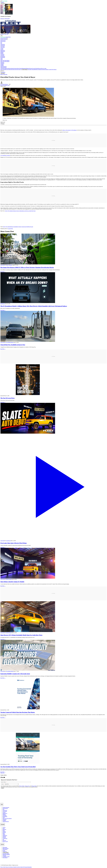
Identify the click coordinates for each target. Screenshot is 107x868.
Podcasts (30, 68)
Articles (1, 68)
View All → (2, 772)
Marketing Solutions (37, 69)
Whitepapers (23, 68)
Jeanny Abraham (9, 265)
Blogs (10, 68)
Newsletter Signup (31, 69)
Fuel (1, 42)
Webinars (27, 68)
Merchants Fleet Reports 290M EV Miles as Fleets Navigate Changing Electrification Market (27, 267)
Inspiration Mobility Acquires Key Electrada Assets (15, 673)
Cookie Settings (24, 69)
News (4, 68)
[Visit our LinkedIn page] (2, 777)
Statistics (12, 68)
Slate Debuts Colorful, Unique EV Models (12, 581)
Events (16, 69)
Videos (20, 68)
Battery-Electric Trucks (20, 226)
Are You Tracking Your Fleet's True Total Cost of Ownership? (18, 766)
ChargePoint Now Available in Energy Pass (12, 344)
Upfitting (2, 64)
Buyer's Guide (43, 68)
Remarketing (2, 56)
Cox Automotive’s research (5, 155)
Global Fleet (2, 44)
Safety (1, 58)
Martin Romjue (8, 579)
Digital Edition (7, 18)
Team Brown (13, 69)
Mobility (1, 52)
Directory (39, 68)
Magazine (7, 68)
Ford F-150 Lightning (7, 226)
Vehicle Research (3, 66)
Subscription (2, 69)
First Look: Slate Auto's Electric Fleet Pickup (13, 543)
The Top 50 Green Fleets (7, 398)
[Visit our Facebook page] (1, 777)
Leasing (1, 48)
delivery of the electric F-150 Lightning (69, 130)
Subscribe (2, 18)
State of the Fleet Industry (4, 60)
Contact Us (20, 69)
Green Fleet (2, 46)
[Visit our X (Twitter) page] (3, 777)
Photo (18, 68)
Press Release (53, 69)
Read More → (3, 271)
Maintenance (2, 50)
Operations (2, 54)
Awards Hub (34, 68)
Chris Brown (8, 540)
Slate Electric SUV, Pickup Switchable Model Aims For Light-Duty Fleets (21, 635)
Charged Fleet (10, 228)
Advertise (43, 69)
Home (1, 74)
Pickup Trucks (13, 226)
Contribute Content (48, 69)
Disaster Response (3, 38)
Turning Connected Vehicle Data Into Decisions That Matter (17, 712)
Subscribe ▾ (3, 3)
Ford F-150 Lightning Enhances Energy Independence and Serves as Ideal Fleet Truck (20, 210)
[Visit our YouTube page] (4, 777)
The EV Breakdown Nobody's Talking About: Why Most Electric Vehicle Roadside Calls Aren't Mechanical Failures (33, 306)
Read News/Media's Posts (5, 85)
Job (37, 68)
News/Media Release (9, 342)
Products (15, 68)
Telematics (2, 62)
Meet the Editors (8, 69)
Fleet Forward (2, 40)
